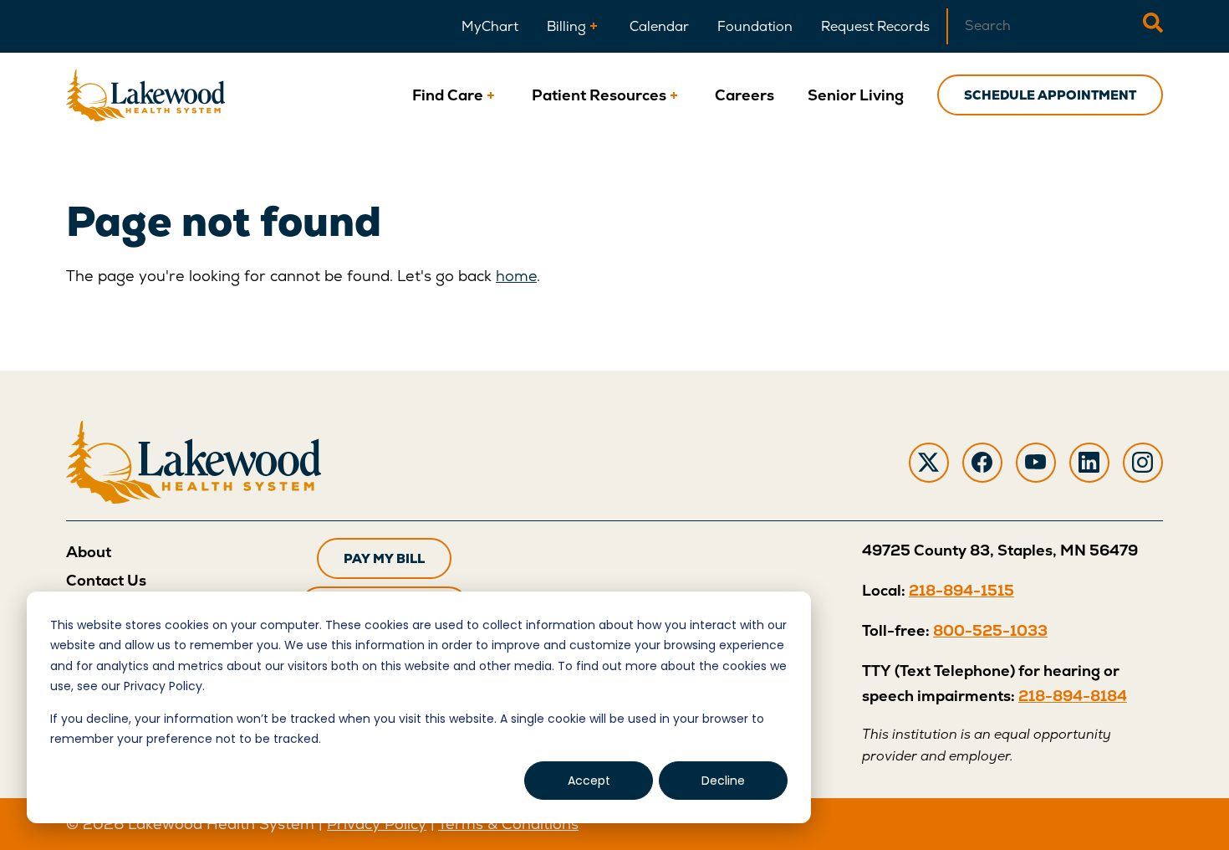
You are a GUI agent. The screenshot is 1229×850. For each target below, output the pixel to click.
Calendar (659, 26)
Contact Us (106, 580)
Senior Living (856, 95)
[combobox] (1044, 26)
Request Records (875, 26)
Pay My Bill (384, 558)
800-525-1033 (990, 630)
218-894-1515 (961, 590)
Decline (723, 780)
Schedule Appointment (1050, 95)
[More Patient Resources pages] (673, 94)
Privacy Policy (376, 823)
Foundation (755, 26)
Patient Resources (599, 95)
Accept (589, 780)
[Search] (1153, 26)
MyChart (490, 26)
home (516, 275)
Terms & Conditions (508, 823)
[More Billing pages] (593, 26)
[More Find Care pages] (490, 94)
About (88, 551)
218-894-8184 (1072, 695)
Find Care (447, 95)
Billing (566, 26)
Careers (744, 95)
